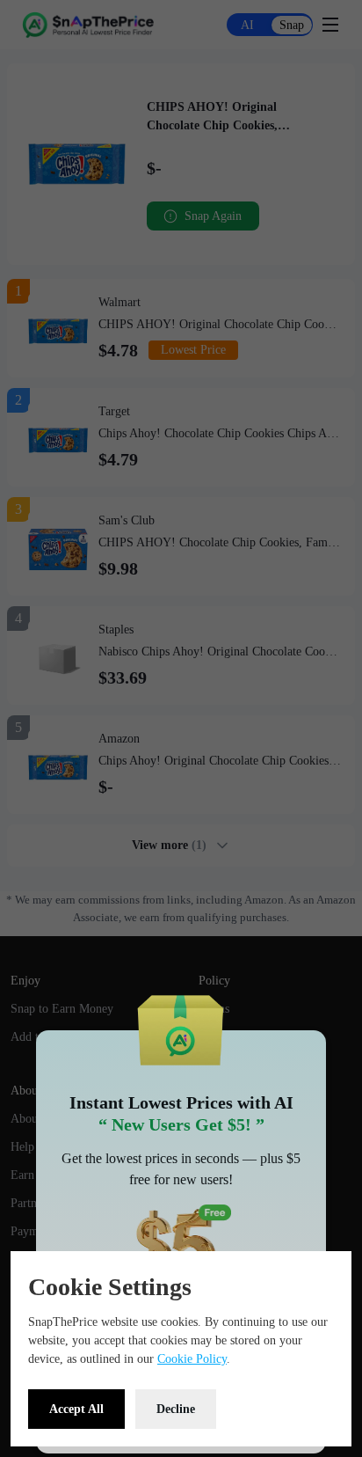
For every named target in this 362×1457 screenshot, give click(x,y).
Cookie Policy (192, 1358)
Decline (175, 1409)
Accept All (76, 1409)
